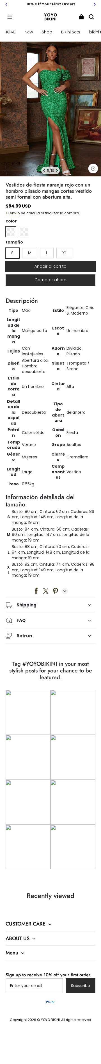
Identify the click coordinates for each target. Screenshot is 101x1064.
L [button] (47, 253)
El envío (13, 213)
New (29, 32)
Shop (47, 32)
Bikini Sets (70, 32)
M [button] (29, 253)
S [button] (12, 253)
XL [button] (64, 253)
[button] (9, 17)
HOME (10, 32)
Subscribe (80, 985)
